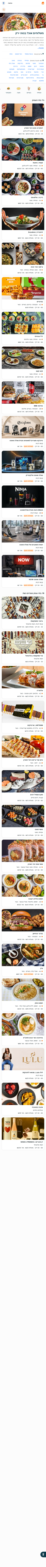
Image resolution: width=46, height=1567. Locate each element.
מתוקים (41, 81)
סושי (34, 63)
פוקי (22, 72)
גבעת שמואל (29, 54)
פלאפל (36, 72)
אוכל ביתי (12, 63)
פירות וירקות (30, 78)
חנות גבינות (40, 78)
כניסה (10, 3)
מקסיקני (11, 69)
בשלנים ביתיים (34, 75)
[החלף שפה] (3, 3)
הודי (42, 72)
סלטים (28, 63)
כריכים (16, 66)
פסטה (42, 66)
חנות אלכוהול (14, 75)
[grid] (23, 616)
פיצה (13, 60)
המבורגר (41, 63)
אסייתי (27, 60)
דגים (35, 66)
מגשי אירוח (20, 78)
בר (43, 75)
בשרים (20, 60)
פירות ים (28, 72)
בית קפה (20, 63)
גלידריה (22, 66)
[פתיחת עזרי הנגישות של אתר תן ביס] (43, 1554)
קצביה (34, 81)
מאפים (9, 72)
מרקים (16, 72)
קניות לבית (40, 69)
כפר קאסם (18, 54)
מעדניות (11, 78)
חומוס (29, 66)
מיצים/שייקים (21, 69)
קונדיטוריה (31, 69)
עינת (10, 54)
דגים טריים (24, 75)
